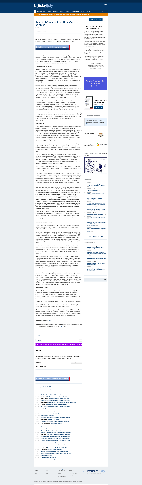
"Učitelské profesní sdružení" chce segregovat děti (56, 404)
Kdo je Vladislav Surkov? (46, 455)
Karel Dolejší (44, 396)
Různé (46, 475)
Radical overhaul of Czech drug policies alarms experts (96, 259)
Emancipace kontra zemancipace (54, 419)
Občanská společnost (38, 475)
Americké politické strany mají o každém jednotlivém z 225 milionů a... (56, 410)
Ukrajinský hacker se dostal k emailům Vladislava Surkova (53, 408)
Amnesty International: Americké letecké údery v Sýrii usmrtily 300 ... (55, 400)
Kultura (35, 473)
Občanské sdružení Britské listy (48, 481)
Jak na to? (88, 124)
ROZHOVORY (55, 11)
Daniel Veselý (44, 449)
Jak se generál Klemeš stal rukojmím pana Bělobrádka (58, 434)
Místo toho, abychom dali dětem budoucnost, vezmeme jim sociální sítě (96, 210)
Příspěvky (88, 11)
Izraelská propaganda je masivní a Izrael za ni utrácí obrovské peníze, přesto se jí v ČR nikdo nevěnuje (96, 230)
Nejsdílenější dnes (89, 243)
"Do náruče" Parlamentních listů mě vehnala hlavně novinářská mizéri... (56, 432)
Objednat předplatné (96, 19)
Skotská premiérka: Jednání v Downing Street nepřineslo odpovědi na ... (56, 436)
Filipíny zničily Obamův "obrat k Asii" (49, 457)
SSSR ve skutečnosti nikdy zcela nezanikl (50, 461)
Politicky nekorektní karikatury (95, 154)
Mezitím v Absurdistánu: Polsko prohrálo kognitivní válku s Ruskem (95, 248)
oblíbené (79, 362)
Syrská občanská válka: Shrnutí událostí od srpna (51, 412)
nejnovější (73, 362)
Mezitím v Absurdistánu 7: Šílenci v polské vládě (59, 398)
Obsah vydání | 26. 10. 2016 (44, 387)
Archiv (49, 11)
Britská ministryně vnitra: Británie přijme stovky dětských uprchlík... (55, 438)
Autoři (82, 11)
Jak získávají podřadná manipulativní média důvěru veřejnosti (54, 391)
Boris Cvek (43, 434)
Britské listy (44, 6)
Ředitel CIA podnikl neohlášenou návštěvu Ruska (95, 194)
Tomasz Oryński (44, 398)
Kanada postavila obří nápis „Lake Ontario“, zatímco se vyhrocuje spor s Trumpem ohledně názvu (96, 254)
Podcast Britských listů (94, 115)
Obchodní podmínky (62, 476)
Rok (98, 236)
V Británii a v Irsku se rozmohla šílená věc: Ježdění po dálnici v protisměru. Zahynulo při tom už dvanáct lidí (96, 205)
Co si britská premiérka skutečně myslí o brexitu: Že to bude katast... (55, 406)
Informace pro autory (73, 473)
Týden (89, 236)
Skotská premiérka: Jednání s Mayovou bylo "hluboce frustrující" (55, 442)
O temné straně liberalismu (93, 190)
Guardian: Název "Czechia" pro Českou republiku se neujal (53, 430)
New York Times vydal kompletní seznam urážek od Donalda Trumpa (55, 440)
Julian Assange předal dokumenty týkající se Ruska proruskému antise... (56, 453)
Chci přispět (98, 107)
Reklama (59, 475)
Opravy (59, 473)
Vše (102, 236)
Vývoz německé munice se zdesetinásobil (50, 413)
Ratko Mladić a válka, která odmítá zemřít (96, 214)
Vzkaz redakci (71, 472)
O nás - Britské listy (61, 470)
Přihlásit (105, 4)
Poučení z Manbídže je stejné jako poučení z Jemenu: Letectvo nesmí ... (62, 402)
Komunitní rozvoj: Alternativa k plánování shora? (51, 459)
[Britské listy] (53, 47)
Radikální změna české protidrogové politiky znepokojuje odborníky (96, 264)
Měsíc (94, 236)
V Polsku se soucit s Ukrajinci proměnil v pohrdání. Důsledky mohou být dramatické (96, 185)
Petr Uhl (43, 404)
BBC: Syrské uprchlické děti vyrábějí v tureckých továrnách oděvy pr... (56, 429)
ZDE (50, 320)
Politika (46, 472)
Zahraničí (36, 470)
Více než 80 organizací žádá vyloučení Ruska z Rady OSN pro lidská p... (56, 417)
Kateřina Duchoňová (45, 423)
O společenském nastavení (56, 423)
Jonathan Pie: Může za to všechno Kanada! (96, 218)
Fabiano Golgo (95, 212)
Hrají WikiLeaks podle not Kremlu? (54, 449)
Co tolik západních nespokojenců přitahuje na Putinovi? (52, 425)
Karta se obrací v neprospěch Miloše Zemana (56, 446)
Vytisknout (39, 340)
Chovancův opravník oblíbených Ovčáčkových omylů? (58, 447)
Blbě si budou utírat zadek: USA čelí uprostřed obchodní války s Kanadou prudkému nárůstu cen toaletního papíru (96, 224)
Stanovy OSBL (72, 470)
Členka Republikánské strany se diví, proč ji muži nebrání (53, 427)
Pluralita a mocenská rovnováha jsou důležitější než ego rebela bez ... (61, 396)
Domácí (46, 470)
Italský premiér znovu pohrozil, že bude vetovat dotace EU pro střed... (55, 389)
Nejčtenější (87, 179)
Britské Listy (96, 471)
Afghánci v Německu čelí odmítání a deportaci (50, 394)
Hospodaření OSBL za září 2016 (47, 415)
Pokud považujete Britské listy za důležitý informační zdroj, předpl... (55, 421)
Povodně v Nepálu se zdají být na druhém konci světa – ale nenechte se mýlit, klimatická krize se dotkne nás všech (96, 269)
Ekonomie (36, 472)
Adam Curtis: (47, 393)
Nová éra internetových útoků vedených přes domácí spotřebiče (54, 444)
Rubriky (68, 11)
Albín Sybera (94, 257)
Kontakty (59, 472)
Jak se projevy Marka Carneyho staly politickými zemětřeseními (94, 199)
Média (46, 473)
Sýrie (39, 335)
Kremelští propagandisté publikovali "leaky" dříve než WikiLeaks (54, 451)
